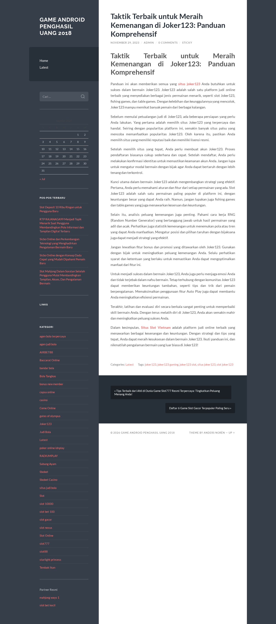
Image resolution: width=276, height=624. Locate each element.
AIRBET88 (46, 352)
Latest (44, 67)
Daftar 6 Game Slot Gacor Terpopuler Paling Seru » (200, 408)
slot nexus (46, 527)
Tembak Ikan (47, 567)
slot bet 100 (47, 511)
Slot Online (46, 535)
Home (44, 61)
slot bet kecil (47, 605)
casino (44, 400)
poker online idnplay (52, 448)
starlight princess (50, 559)
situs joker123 (189, 84)
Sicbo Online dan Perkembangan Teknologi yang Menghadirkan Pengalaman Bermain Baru (59, 243)
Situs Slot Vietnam (156, 327)
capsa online (47, 392)
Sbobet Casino (48, 479)
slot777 (44, 543)
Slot (42, 495)
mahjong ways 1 (49, 597)
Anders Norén (214, 432)
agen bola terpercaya (53, 336)
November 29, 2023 (125, 42)
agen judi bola (48, 344)
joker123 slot (188, 364)
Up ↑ (232, 432)
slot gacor (46, 519)
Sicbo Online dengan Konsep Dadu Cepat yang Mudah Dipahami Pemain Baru (62, 259)
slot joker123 (225, 364)
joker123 (150, 364)
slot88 (44, 551)
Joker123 (46, 424)
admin (149, 42)
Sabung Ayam (48, 464)
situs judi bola (48, 487)
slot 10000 (46, 503)
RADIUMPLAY (49, 455)
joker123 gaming (168, 364)
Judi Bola (45, 432)
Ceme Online (48, 408)
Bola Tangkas (48, 376)
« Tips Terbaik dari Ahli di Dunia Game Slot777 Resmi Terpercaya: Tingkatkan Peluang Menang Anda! (167, 392)
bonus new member (51, 384)
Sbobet (44, 471)
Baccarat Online (50, 360)
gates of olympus (50, 416)
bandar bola (47, 368)
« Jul (42, 179)
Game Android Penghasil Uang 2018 (62, 26)
